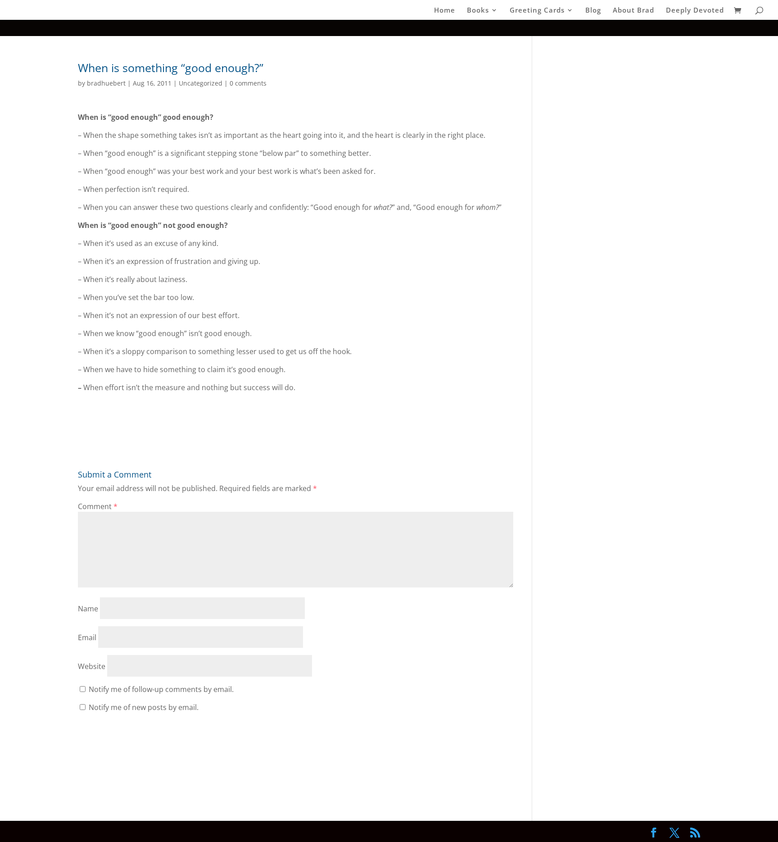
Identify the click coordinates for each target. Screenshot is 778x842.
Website (91, 666)
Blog (593, 10)
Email (87, 637)
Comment (98, 506)
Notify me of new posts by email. (144, 707)
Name (88, 609)
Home (444, 10)
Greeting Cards (537, 10)
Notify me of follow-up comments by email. (161, 689)
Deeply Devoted (695, 10)
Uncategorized (200, 83)
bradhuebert (106, 83)
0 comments (248, 83)
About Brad (633, 10)
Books (478, 10)
